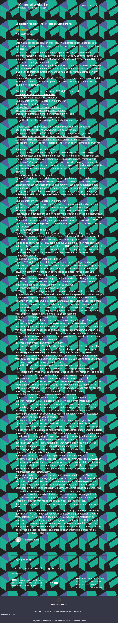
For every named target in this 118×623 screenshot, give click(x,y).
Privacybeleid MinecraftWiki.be (67, 611)
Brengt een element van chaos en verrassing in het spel (44, 113)
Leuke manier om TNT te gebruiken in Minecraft (40, 100)
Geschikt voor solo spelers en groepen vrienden (40, 110)
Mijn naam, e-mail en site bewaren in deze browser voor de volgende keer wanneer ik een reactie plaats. (28, 583)
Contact (93, 5)
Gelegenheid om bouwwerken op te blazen (38, 107)
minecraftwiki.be (33, 4)
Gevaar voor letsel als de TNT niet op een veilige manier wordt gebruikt (53, 133)
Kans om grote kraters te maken (32, 104)
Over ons (83, 5)
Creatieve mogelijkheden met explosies (36, 97)
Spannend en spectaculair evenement (35, 94)
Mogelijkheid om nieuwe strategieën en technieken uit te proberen (50, 120)
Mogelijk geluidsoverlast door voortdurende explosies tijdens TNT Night (53, 139)
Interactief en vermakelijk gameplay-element (39, 117)
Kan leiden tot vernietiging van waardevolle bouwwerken (45, 129)
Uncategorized (21, 29)
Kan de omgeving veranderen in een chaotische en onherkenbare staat (53, 136)
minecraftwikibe (32, 539)
